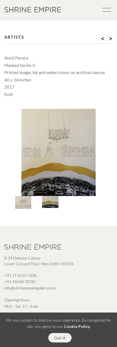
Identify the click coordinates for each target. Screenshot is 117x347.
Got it (59, 337)
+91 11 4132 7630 (20, 275)
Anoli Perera (16, 57)
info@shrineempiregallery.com (30, 287)
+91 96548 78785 (20, 281)
